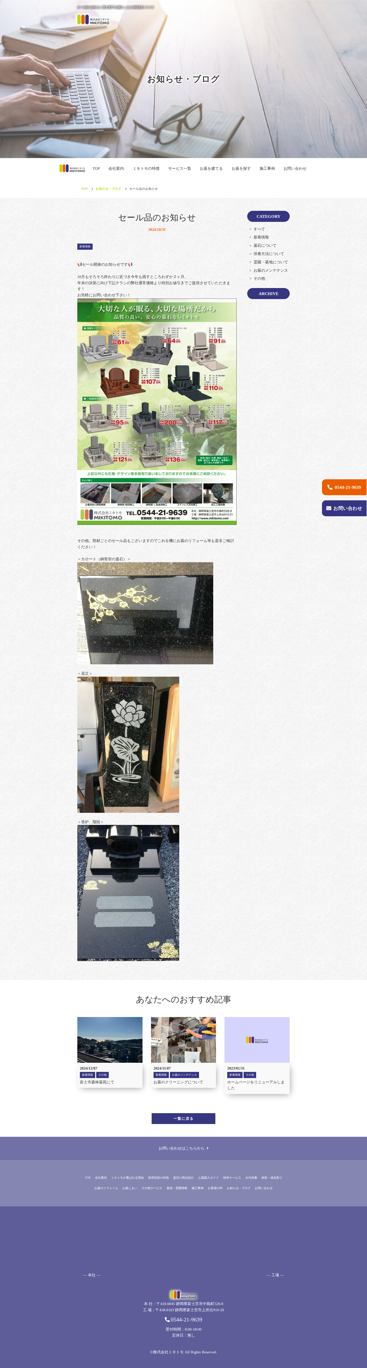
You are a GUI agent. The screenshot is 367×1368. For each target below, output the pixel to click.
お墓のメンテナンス (271, 270)
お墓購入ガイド (208, 1177)
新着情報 (261, 237)
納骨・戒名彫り (271, 1177)
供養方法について (269, 254)
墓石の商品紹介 (183, 1177)
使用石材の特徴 (158, 1177)
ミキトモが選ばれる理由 (127, 1177)
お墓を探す (241, 168)
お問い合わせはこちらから (182, 1148)
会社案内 (116, 168)
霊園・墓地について (271, 262)
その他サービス (151, 1188)
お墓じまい (129, 1188)
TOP (96, 168)
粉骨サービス (232, 1177)
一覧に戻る (184, 1119)
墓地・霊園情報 (177, 1188)
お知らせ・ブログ (108, 188)
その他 (259, 278)
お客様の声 (215, 1188)
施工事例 (267, 168)
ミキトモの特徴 (146, 168)
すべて (259, 229)
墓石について (265, 245)
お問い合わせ (295, 168)
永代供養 (251, 1177)
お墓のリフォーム (106, 1188)
